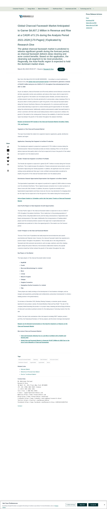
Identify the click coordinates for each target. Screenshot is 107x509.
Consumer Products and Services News (19, 8)
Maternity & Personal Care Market (30, 372)
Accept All (93, 504)
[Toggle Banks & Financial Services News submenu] (51, 9)
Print (87, 18)
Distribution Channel (22, 362)
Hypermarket (33, 362)
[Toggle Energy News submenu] (36, 9)
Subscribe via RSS (91, 23)
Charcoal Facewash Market (24, 359)
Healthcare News (57, 8)
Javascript (89, 28)
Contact (20, 406)
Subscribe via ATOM (92, 25)
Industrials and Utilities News (71, 8)
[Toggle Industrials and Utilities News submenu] (78, 9)
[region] (53, 505)
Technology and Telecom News (86, 8)
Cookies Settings (70, 504)
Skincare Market (25, 369)
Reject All (82, 504)
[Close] (104, 504)
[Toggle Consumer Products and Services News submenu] (26, 9)
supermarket (41, 362)
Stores (48, 362)
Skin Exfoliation (43, 359)
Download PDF (90, 20)
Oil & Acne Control (54, 359)
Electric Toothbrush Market (28, 374)
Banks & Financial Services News (44, 8)
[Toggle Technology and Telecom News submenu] (93, 9)
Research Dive (48, 69)
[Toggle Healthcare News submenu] (64, 9)
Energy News (31, 8)
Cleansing (35, 359)
